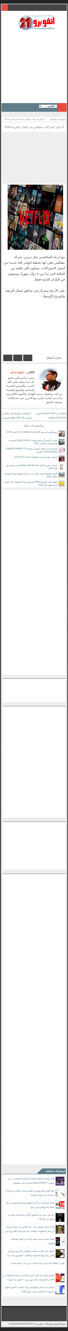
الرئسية (53, 119)
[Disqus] (34, 535)
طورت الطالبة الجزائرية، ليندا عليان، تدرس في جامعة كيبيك (38, 1263)
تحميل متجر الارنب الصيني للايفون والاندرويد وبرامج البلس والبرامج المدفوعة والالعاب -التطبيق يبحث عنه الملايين (30, 1254)
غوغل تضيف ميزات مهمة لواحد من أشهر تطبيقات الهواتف (32, 1241)
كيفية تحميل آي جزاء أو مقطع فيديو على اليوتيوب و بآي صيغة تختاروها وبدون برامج (30, 1205)
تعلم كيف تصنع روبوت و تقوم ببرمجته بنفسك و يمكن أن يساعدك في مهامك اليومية (29, 1192)
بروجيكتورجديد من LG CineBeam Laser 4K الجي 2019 (32, 432)
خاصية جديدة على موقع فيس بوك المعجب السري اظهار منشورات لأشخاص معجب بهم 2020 (29, 1289)
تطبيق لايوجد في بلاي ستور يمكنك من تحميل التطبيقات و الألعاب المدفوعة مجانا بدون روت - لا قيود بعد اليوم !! (28, 1277)
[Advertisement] (34, 65)
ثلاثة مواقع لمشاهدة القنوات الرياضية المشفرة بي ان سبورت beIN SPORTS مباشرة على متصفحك (31, 1180)
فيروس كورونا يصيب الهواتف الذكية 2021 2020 (35, 457)
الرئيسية (61, 119)
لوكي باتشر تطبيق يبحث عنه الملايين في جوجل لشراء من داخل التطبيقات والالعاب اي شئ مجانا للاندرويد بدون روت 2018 (29, 1230)
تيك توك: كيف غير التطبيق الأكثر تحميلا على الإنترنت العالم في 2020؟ (31, 1217)
